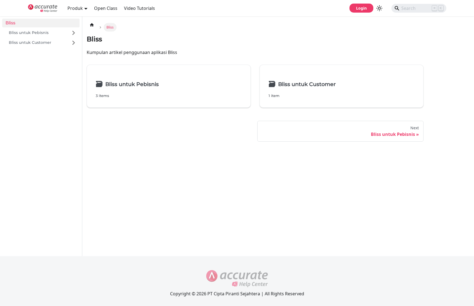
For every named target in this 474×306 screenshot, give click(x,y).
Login (361, 8)
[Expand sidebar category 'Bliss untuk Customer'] (73, 42)
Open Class (105, 8)
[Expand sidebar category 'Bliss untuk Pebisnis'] (73, 32)
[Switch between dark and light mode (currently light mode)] (379, 8)
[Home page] (92, 24)
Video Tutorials (139, 8)
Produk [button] (75, 8)
